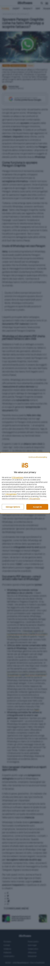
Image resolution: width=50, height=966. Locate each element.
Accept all (37, 507)
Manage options (13, 507)
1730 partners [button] (17, 477)
